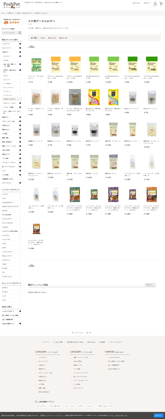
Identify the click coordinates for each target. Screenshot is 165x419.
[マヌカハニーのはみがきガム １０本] (55, 65)
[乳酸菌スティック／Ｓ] (36, 130)
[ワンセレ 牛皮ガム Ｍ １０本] (55, 97)
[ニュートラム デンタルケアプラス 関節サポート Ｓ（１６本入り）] (113, 194)
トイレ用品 (77, 369)
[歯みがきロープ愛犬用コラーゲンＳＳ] (94, 97)
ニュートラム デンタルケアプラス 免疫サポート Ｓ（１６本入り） (151, 208)
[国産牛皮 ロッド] (113, 162)
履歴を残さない (150, 284)
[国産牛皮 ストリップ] (55, 162)
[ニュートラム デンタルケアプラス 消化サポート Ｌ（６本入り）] (94, 194)
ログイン (155, 6)
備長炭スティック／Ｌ (93, 141)
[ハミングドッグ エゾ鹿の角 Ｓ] (132, 162)
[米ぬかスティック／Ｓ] (132, 97)
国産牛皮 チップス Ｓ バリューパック (152, 142)
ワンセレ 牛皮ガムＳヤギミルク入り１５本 (74, 109)
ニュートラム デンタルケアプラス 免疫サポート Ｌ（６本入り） (36, 242)
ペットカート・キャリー (81, 373)
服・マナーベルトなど (80, 376)
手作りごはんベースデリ (105, 406)
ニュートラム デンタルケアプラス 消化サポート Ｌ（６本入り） (93, 208)
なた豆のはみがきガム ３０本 (113, 77)
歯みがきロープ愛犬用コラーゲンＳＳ (93, 109)
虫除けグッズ (78, 365)
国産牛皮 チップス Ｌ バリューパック (36, 174)
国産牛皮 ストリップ (54, 173)
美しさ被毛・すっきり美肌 (116, 361)
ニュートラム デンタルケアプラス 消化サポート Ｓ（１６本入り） (74, 208)
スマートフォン (79, 332)
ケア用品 (41, 384)
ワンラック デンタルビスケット (36, 77)
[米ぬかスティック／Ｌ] (152, 97)
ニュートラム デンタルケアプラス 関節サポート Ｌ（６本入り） (132, 208)
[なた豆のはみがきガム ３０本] (113, 65)
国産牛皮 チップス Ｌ (132, 141)
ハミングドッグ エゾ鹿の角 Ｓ (132, 174)
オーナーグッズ (78, 388)
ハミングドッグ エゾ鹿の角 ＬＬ (55, 207)
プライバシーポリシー (116, 342)
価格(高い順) (63, 38)
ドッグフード (43, 357)
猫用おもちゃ (43, 380)
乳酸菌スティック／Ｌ (54, 141)
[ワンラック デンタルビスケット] (36, 65)
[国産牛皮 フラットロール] (75, 162)
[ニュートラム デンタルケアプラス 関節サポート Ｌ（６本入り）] (132, 194)
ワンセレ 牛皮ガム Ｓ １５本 (36, 109)
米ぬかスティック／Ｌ (151, 108)
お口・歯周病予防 (113, 365)
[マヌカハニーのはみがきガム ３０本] (75, 65)
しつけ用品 (77, 384)
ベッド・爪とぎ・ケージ (81, 380)
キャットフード (43, 361)
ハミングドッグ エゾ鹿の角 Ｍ (151, 174)
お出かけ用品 (78, 361)
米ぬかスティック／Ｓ (131, 108)
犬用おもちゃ (43, 376)
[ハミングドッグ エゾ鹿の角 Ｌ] (36, 194)
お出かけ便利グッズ (114, 369)
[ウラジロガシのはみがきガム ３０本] (152, 65)
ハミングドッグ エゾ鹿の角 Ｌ (36, 207)
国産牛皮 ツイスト (92, 173)
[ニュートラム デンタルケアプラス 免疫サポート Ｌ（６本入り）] (36, 229)
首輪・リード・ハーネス (81, 357)
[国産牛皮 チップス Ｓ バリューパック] (152, 130)
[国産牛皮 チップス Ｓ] (113, 130)
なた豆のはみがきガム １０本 (93, 77)
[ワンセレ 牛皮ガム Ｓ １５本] (36, 97)
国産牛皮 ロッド (110, 173)
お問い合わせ (136, 3)
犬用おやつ (42, 365)
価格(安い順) (52, 38)
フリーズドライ (41, 406)
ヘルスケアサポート (114, 357)
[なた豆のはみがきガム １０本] (94, 65)
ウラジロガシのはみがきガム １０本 (132, 77)
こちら (116, 415)
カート (161, 6)
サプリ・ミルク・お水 (45, 373)
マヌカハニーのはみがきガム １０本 (55, 77)
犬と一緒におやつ (55, 406)
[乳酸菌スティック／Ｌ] (55, 130)
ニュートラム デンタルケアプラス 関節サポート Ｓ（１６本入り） (113, 208)
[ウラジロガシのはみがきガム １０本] (132, 65)
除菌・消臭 (42, 388)
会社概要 (102, 342)
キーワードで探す (8, 29)
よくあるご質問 (58, 342)
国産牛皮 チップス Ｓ (113, 141)
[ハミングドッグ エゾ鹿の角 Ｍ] (152, 162)
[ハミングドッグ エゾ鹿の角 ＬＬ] (55, 194)
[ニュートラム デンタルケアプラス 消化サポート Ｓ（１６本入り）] (75, 194)
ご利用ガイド (147, 3)
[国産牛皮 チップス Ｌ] (132, 130)
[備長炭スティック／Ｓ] (75, 130)
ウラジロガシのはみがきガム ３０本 (151, 77)
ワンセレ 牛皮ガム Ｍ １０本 (55, 109)
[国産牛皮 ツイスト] (94, 162)
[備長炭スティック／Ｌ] (94, 130)
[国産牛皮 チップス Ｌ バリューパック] (36, 162)
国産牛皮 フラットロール (74, 174)
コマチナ (80, 406)
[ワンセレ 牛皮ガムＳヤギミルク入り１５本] (75, 97)
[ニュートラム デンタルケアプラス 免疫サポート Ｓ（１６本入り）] (152, 194)
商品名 (43, 38)
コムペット (90, 406)
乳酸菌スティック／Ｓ (35, 141)
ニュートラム (69, 406)
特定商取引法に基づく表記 (75, 342)
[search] (20, 33)
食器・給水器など (44, 392)
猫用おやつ (42, 369)
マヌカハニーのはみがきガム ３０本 (74, 77)
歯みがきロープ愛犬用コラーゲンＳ (113, 109)
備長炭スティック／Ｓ (74, 141)
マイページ (45, 342)
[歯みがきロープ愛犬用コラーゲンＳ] (113, 97)
